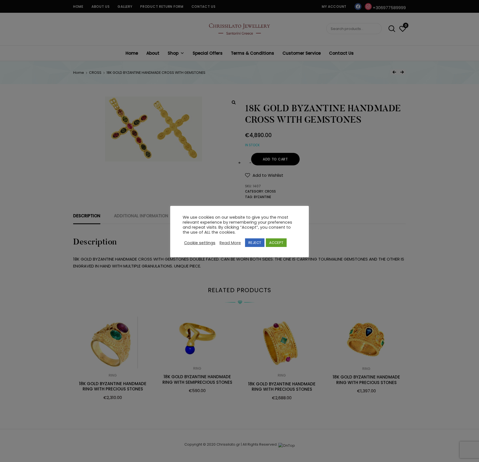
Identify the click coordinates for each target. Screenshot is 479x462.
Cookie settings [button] (199, 242)
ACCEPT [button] (276, 242)
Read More (230, 242)
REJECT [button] (254, 242)
